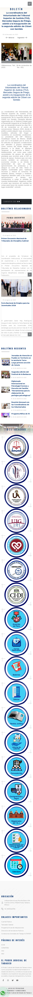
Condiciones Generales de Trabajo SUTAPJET (16, 934)
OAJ (2, 951)
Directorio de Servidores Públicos (12, 931)
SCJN (3, 945)
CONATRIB (5, 948)
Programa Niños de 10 (20, 414)
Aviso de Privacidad (16, 988)
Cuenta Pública (6, 922)
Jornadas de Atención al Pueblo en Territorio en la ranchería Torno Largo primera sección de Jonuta (21, 360)
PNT (2, 954)
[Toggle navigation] (30, 4)
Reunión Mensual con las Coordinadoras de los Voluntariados (20, 404)
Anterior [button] (11, 37)
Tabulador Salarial (7, 925)
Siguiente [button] (21, 37)
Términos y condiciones (16, 991)
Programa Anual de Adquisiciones (12, 928)
